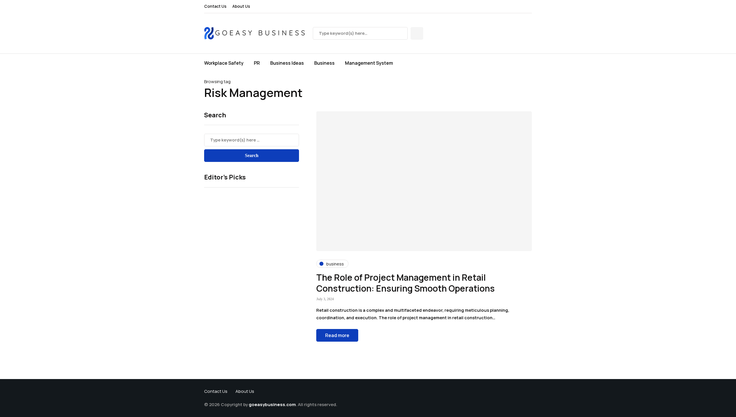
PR (257, 63)
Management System (369, 63)
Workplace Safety (224, 63)
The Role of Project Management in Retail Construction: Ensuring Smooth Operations (405, 282)
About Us (241, 6)
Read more (337, 335)
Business (324, 63)
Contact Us (215, 6)
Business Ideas (287, 63)
